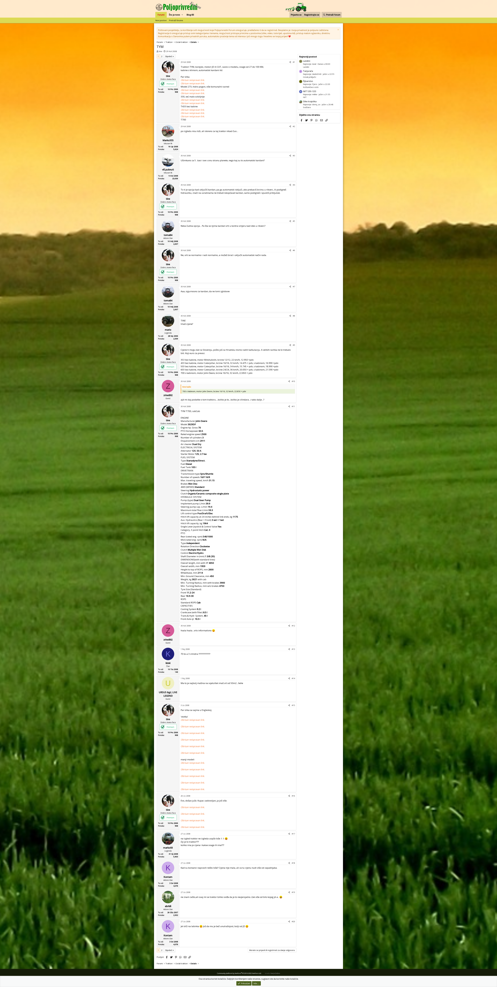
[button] (182, 15)
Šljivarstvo (308, 81)
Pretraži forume (176, 20)
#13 (293, 649)
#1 (294, 62)
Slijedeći (168, 56)
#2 (294, 126)
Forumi (161, 14)
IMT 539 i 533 (309, 91)
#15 (293, 705)
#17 (293, 834)
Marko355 (168, 140)
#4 (294, 185)
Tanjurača (308, 71)
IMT (305, 97)
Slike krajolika (309, 101)
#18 (293, 863)
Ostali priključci (309, 77)
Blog (189, 14)
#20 (293, 921)
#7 (294, 286)
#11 (293, 406)
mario (168, 329)
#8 (294, 316)
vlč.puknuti (168, 169)
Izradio (272, 973)
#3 (294, 155)
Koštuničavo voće (311, 87)
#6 (294, 250)
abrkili (168, 906)
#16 (293, 796)
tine (160, 51)
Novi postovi (161, 20)
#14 (293, 678)
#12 (293, 625)
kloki (168, 663)
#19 (293, 892)
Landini (306, 61)
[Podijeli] (290, 62)
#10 (293, 381)
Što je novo (174, 14)
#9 (294, 345)
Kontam (168, 876)
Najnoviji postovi (308, 56)
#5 (294, 221)
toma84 (168, 235)
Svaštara (307, 107)
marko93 (168, 847)
